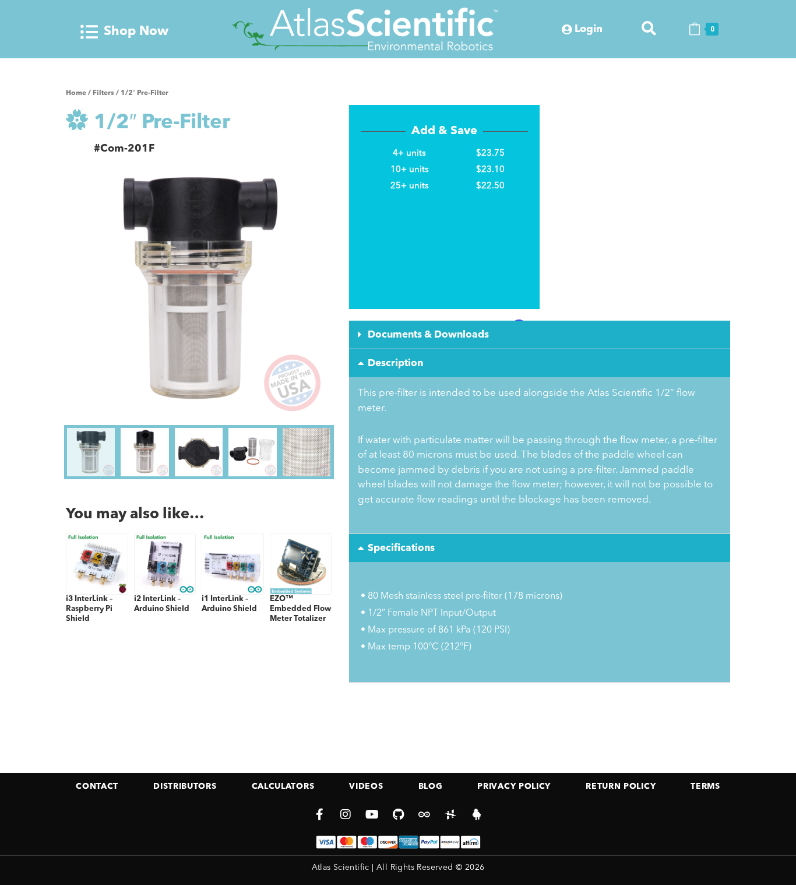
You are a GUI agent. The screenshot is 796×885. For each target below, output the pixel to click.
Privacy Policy (514, 786)
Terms (705, 786)
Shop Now (136, 31)
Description (395, 363)
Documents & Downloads (428, 335)
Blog (430, 786)
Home (76, 93)
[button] (539, 335)
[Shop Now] (89, 32)
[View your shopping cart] (694, 29)
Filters (103, 93)
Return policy (621, 786)
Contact (97, 786)
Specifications (401, 548)
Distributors (184, 786)
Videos (366, 786)
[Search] (649, 28)
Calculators (283, 786)
